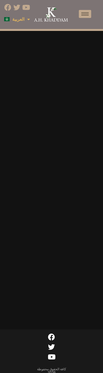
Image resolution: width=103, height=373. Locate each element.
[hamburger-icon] (85, 14)
